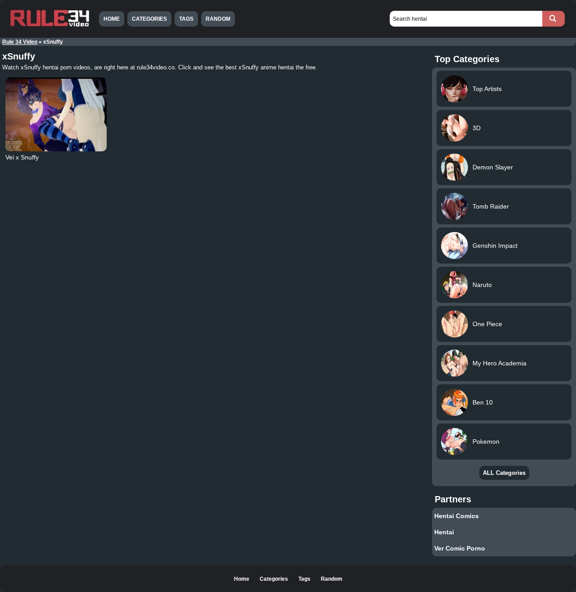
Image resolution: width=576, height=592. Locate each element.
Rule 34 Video (19, 42)
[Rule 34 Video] (49, 26)
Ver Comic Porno (459, 548)
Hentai (444, 532)
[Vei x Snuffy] (56, 114)
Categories (149, 19)
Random (218, 19)
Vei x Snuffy (22, 157)
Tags (186, 19)
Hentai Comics (456, 515)
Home (112, 19)
